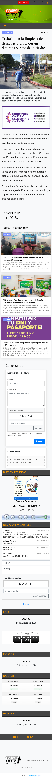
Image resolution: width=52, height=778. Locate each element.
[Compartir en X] (11, 218)
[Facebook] (35, 2)
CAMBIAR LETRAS (40, 596)
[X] (31, 2)
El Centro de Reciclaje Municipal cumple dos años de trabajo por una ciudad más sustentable (24, 301)
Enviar (39, 441)
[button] (16, 2)
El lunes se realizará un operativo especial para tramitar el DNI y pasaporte (25, 344)
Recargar (38, 428)
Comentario (11, 389)
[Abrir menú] (5, 26)
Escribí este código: (16, 410)
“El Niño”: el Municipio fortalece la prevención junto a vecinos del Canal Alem (25, 258)
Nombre (10, 379)
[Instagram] (39, 2)
